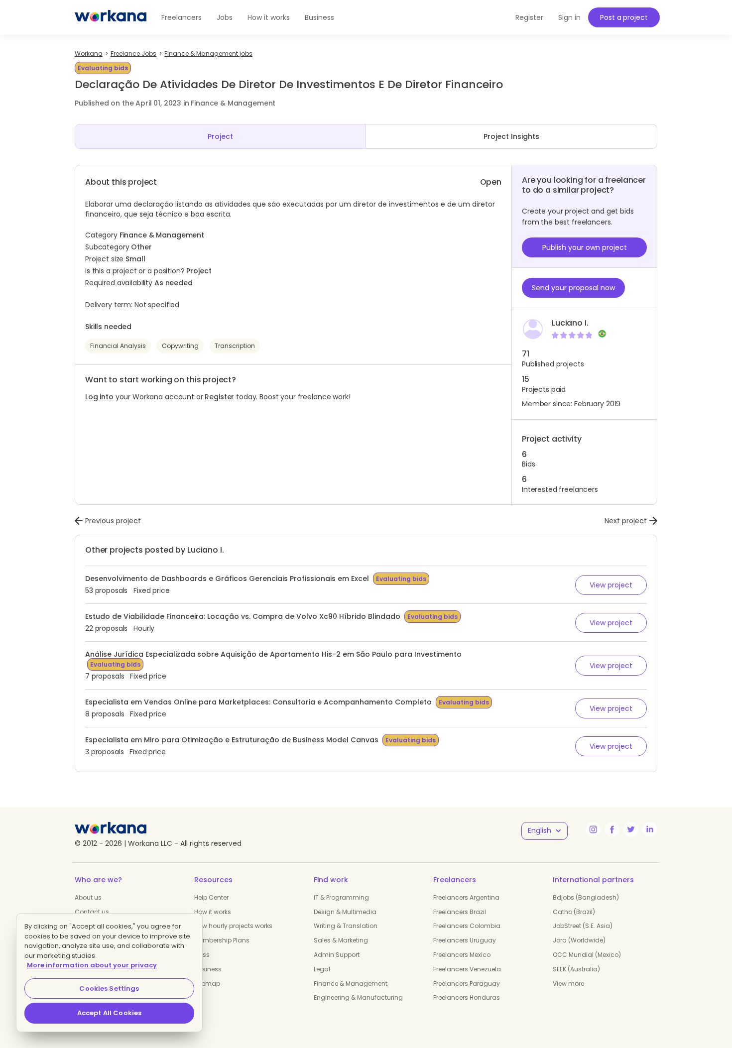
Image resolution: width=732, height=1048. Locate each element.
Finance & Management (350, 983)
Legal (322, 969)
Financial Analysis (118, 346)
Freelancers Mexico (461, 954)
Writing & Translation (345, 926)
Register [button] (529, 17)
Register (219, 397)
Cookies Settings (109, 988)
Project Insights (511, 136)
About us (88, 897)
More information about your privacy (92, 965)
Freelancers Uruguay (464, 940)
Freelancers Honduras (466, 997)
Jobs (225, 17)
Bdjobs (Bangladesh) (586, 897)
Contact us (92, 912)
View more (568, 983)
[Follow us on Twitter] (630, 829)
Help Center (211, 897)
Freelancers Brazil (459, 912)
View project (611, 585)
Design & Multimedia (345, 912)
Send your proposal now (573, 288)
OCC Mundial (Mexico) (587, 954)
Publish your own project (584, 247)
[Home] (110, 17)
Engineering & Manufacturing (358, 997)
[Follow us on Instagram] (593, 829)
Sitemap (207, 983)
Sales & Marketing (341, 940)
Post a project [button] (623, 17)
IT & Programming (341, 897)
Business (319, 17)
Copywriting (180, 346)
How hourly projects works (233, 926)
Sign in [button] (569, 17)
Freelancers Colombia (466, 926)
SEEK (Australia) (576, 969)
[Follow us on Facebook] (612, 829)
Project (220, 136)
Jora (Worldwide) (579, 940)
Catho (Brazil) (574, 912)
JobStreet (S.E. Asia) (582, 926)
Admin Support (337, 954)
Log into (99, 397)
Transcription (235, 346)
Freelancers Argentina (466, 897)
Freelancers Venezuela (467, 969)
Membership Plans (221, 940)
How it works (268, 17)
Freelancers (181, 17)
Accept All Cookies (109, 1013)
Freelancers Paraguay (466, 983)
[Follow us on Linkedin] (649, 829)
